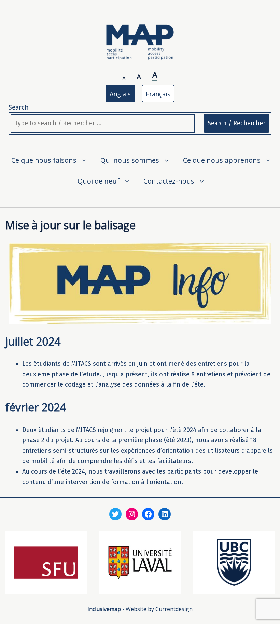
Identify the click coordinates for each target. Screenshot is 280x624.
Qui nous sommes (129, 160)
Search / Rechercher (236, 123)
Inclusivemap (104, 609)
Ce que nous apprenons (222, 160)
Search (18, 107)
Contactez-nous (168, 181)
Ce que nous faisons (43, 160)
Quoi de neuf (99, 181)
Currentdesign (174, 609)
